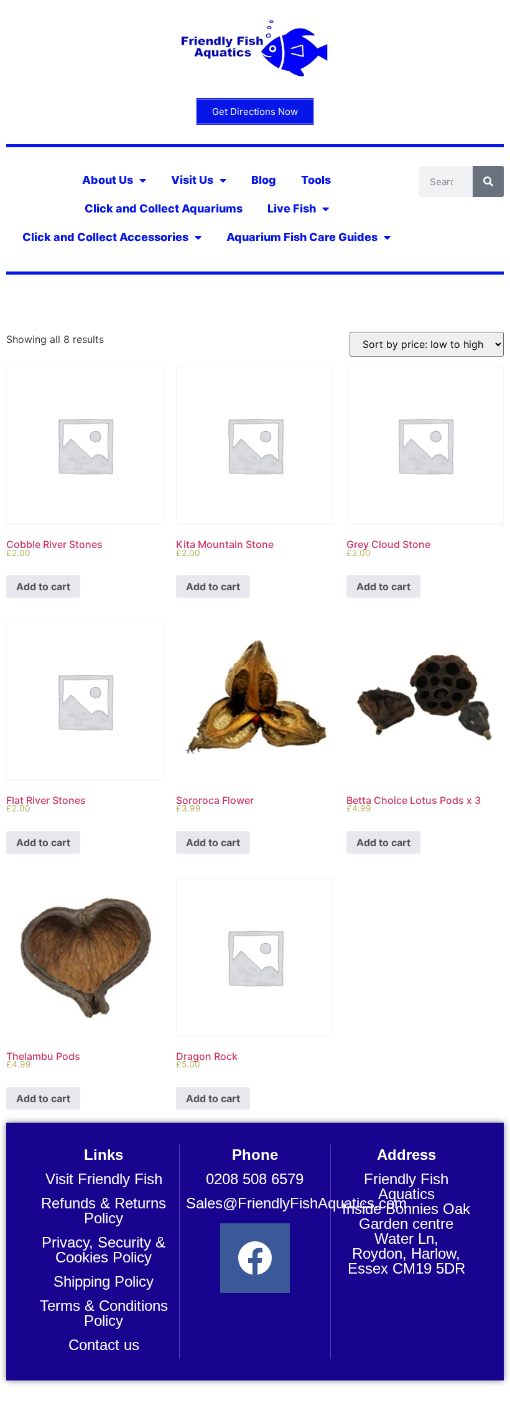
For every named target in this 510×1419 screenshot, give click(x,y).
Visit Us (192, 179)
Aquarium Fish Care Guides (302, 237)
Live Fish (291, 208)
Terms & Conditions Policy (104, 1313)
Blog (263, 179)
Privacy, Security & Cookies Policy (103, 1250)
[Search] (488, 181)
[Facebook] (255, 1258)
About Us (107, 179)
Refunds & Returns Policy (103, 1210)
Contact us (103, 1344)
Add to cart (43, 586)
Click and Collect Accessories (105, 237)
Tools (316, 179)
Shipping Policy (103, 1281)
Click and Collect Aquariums (164, 208)
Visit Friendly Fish (103, 1178)
